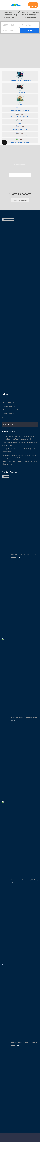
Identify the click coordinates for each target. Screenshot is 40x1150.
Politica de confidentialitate (11, 410)
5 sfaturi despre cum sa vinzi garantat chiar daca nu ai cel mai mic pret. (20, 462)
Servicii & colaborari (20, 130)
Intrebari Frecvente (8, 406)
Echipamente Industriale (20, 111)
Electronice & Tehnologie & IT (20, 80)
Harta (4, 417)
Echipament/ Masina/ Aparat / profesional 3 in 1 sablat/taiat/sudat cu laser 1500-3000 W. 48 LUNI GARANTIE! (24, 555)
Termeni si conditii (8, 414)
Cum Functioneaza (8, 403)
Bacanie (20, 104)
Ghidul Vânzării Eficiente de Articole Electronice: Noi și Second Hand (19, 444)
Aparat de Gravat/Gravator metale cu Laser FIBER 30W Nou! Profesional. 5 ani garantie (24, 1043)
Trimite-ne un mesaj (20, 200)
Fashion (20, 123)
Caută (29, 31)
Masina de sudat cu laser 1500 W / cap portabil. (24, 880)
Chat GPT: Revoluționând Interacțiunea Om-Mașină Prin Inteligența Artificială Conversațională (19, 437)
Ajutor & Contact (7, 399)
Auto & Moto (20, 92)
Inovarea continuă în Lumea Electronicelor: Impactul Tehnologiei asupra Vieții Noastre (19, 456)
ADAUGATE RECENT (20, 175)
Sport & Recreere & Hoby (20, 142)
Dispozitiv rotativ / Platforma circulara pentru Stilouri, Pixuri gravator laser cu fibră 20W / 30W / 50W (24, 717)
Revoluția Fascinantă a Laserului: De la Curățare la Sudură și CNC (19, 450)
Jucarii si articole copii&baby (20, 136)
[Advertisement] (20, 52)
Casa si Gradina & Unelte (20, 117)
